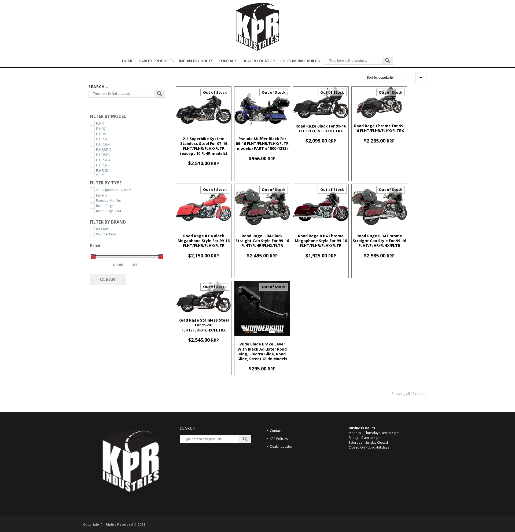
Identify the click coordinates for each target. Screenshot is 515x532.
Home (127, 60)
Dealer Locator (258, 60)
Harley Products (156, 60)
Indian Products (196, 60)
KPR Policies (279, 438)
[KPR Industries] (257, 27)
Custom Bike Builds (300, 60)
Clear (107, 279)
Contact (228, 60)
